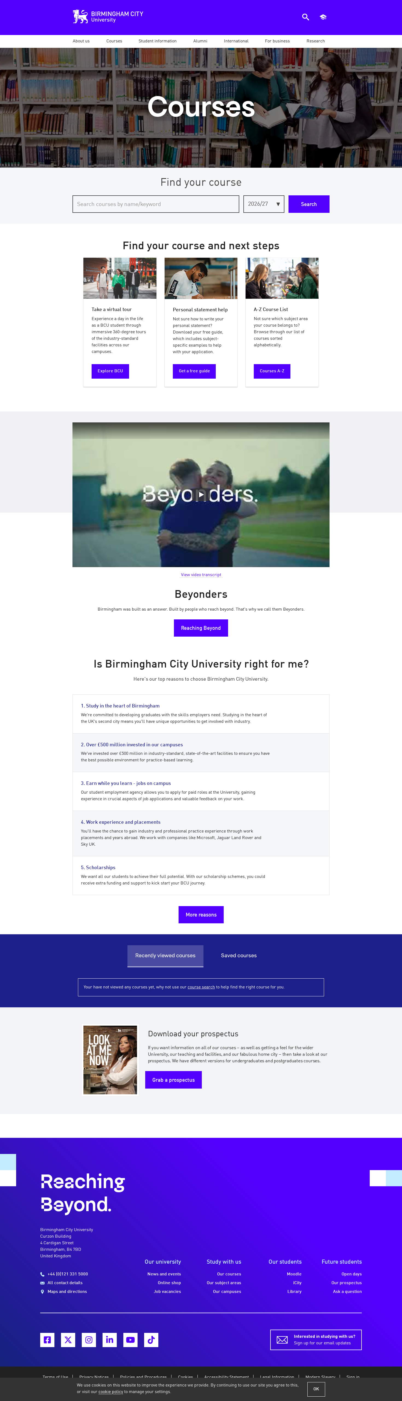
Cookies (185, 1377)
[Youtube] (130, 1340)
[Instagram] (89, 1340)
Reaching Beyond (201, 628)
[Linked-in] (110, 1340)
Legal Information (277, 1377)
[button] (81, 41)
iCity (297, 1283)
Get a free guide (194, 371)
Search (309, 204)
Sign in (353, 1377)
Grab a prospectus (173, 1080)
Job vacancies (167, 1292)
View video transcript (201, 575)
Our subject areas (224, 1283)
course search (201, 987)
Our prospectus (346, 1283)
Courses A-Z (272, 371)
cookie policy (110, 1392)
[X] (68, 1340)
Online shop (169, 1283)
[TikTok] (151, 1340)
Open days (352, 1274)
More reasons (201, 915)
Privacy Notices (94, 1377)
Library (294, 1292)
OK (316, 1389)
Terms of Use (55, 1377)
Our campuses (227, 1292)
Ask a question (347, 1292)
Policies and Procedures (143, 1377)
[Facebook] (47, 1340)
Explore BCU (110, 371)
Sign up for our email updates (324, 1340)
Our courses (229, 1274)
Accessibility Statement (226, 1377)
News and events (164, 1274)
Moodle (294, 1274)
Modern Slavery (320, 1377)
